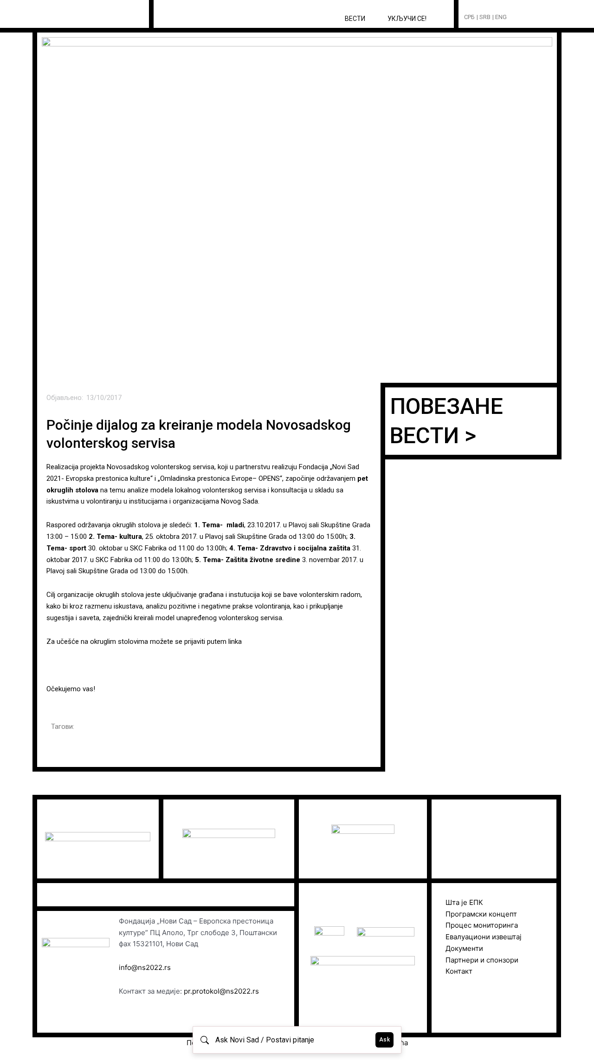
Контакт (459, 971)
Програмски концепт (481, 914)
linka (236, 641)
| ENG (499, 16)
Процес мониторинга (482, 925)
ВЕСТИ (355, 18)
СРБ (469, 16)
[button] (531, 17)
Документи (464, 948)
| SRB (484, 16)
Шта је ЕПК (464, 902)
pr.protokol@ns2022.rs (221, 991)
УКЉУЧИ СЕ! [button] (406, 18)
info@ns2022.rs (145, 967)
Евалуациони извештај (484, 936)
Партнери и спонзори (482, 960)
